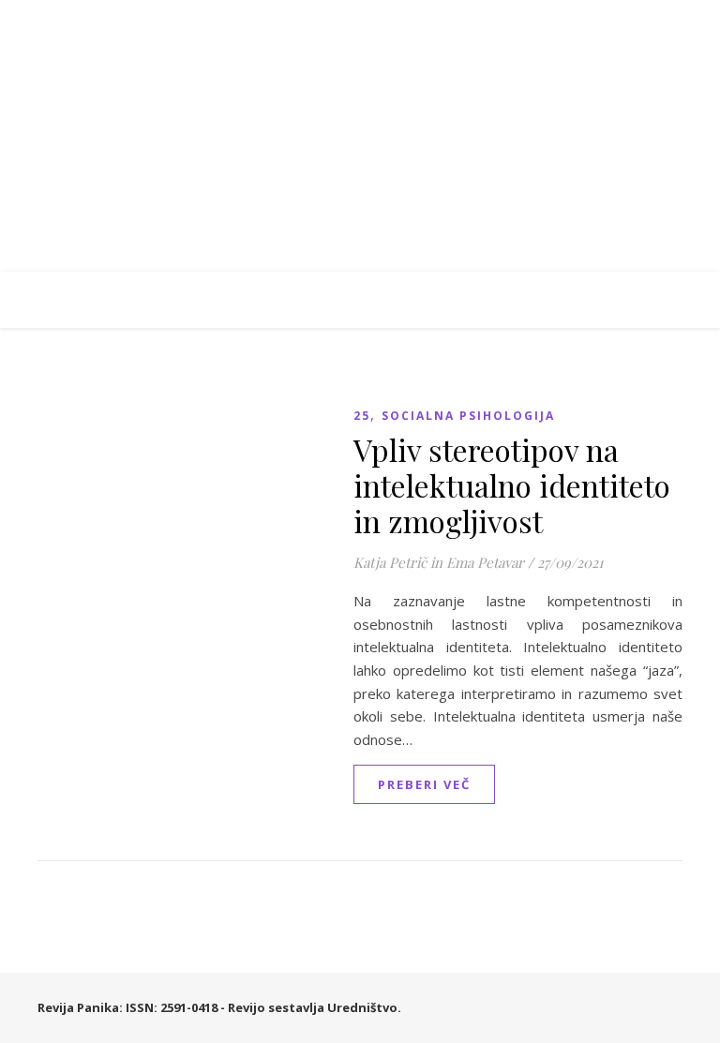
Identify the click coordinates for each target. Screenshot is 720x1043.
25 (361, 416)
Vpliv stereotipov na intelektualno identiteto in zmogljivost (511, 485)
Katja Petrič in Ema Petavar (438, 562)
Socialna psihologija (468, 416)
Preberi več (424, 784)
